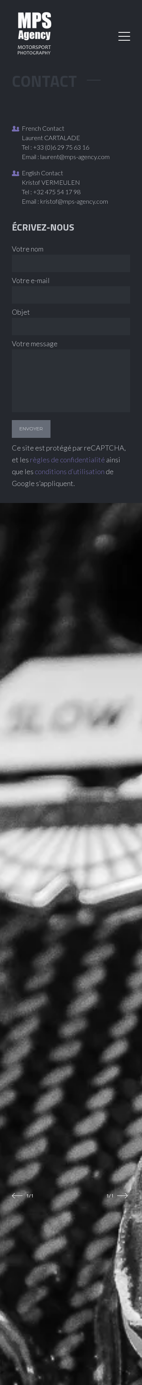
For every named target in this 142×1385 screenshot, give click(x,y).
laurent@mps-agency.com (75, 156)
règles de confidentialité (67, 459)
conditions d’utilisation (70, 471)
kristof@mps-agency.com (74, 201)
